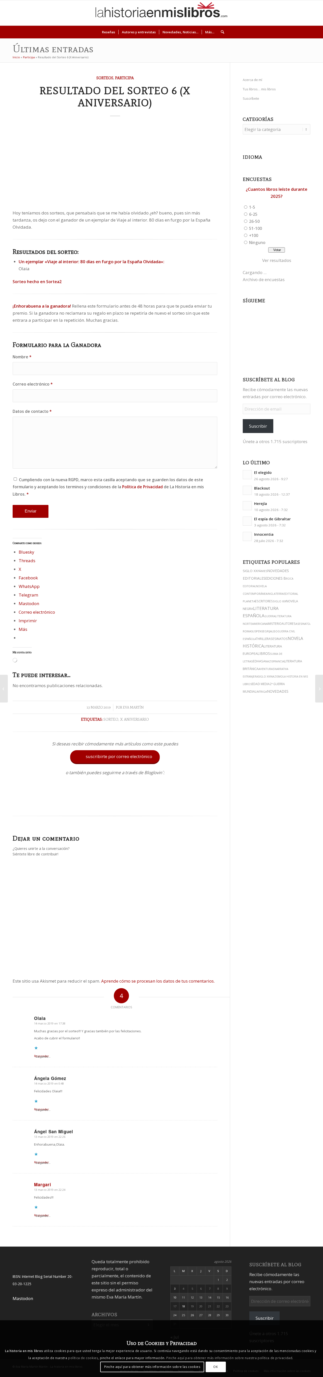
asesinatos (278, 638)
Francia (278, 661)
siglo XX (250, 571)
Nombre (22, 357)
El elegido (263, 472)
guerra (269, 616)
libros (263, 653)
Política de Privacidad (142, 487)
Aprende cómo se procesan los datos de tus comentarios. (158, 981)
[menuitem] (108, 32)
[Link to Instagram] (267, 13)
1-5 (252, 207)
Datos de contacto (32, 411)
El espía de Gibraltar (272, 519)
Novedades (277, 691)
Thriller (262, 639)
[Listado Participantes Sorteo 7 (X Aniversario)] (319, 689)
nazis (269, 661)
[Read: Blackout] (247, 490)
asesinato (302, 624)
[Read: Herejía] (247, 505)
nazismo (277, 676)
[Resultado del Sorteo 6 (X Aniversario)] (115, 164)
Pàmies (262, 571)
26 (192, 1315)
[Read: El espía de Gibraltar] (247, 521)
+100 (253, 235)
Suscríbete (251, 98)
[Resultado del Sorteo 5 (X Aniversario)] (4, 689)
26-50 (254, 221)
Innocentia (264, 534)
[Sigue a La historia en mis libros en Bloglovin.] (115, 803)
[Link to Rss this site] (312, 13)
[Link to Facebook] (297, 13)
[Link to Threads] (282, 13)
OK (215, 1367)
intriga (261, 691)
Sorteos (104, 77)
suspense (257, 631)
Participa (29, 57)
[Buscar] (221, 32)
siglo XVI (264, 676)
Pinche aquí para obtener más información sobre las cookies (152, 1367)
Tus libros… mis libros (259, 89)
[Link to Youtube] (290, 13)
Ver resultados (276, 260)
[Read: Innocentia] (247, 536)
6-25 (253, 214)
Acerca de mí (252, 79)
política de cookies (83, 1358)
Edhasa (259, 661)
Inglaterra (275, 594)
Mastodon (23, 1298)
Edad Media (261, 684)
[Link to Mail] (305, 13)
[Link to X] (275, 13)
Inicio (16, 57)
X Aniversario (134, 719)
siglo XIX (279, 601)
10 (174, 1297)
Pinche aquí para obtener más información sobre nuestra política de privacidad (229, 1358)
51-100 (255, 228)
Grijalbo (271, 631)
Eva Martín (133, 707)
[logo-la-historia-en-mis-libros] (161, 12)
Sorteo (110, 719)
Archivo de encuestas (264, 279)
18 (183, 1306)
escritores (264, 601)
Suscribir (258, 426)
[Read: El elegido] (247, 474)
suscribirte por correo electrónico (115, 756)
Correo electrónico (33, 384)
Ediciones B (275, 578)
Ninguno (257, 242)
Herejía (260, 503)
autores (288, 624)
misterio (275, 624)
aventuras (266, 669)
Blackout (262, 488)
